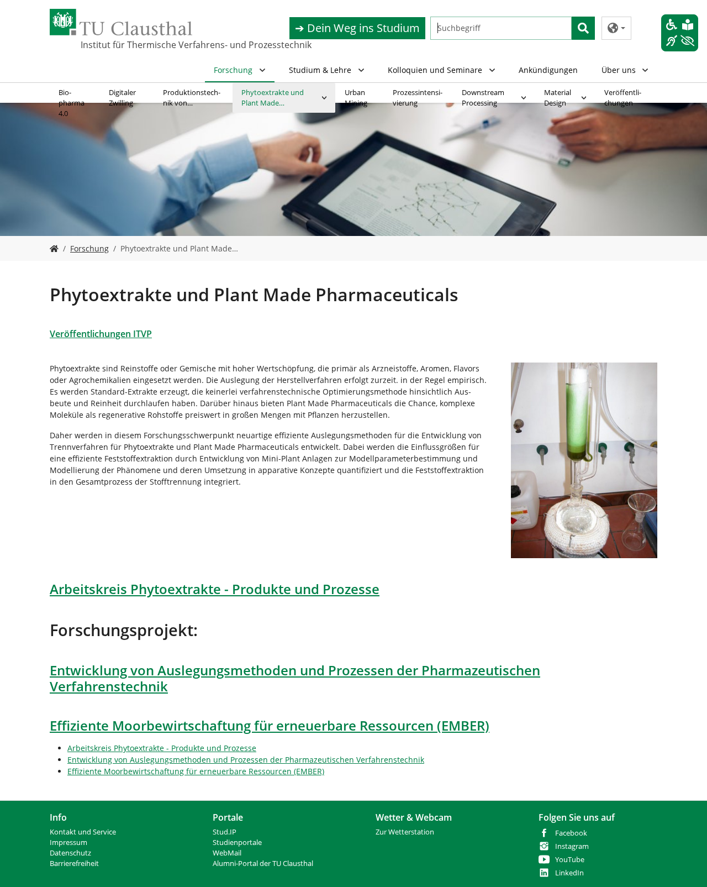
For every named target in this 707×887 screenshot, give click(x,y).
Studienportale (237, 842)
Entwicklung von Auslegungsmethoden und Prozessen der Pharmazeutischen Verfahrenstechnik (245, 759)
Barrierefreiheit (74, 863)
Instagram (572, 846)
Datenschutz (70, 853)
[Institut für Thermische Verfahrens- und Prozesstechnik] (54, 248)
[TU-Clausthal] (121, 22)
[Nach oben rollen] (684, 864)
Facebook (571, 833)
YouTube (569, 859)
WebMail (227, 853)
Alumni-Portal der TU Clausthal (263, 863)
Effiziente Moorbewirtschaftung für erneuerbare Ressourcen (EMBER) (195, 771)
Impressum (68, 842)
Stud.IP (224, 832)
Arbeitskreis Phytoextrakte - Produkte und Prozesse (161, 748)
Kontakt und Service (83, 832)
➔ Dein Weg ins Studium (357, 27)
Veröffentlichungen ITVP (101, 334)
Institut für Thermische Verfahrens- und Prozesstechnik (136, 45)
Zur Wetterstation (405, 832)
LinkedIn (569, 873)
